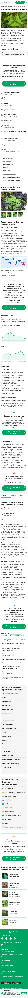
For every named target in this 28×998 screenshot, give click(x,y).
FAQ (2, 974)
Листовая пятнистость (9, 728)
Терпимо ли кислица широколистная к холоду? (13, 677)
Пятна (4, 748)
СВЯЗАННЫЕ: (12, 496)
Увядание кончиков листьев (10, 763)
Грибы (4, 732)
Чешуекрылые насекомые (10, 693)
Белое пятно (6, 744)
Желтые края (6, 705)
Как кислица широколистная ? (11, 663)
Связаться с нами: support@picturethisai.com (13, 976)
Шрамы (4, 740)
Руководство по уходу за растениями (11, 954)
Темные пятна (6, 701)
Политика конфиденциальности (9, 962)
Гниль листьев (6, 767)
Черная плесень (7, 717)
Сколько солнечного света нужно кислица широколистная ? (12, 667)
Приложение (4, 956)
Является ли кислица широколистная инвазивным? (13, 644)
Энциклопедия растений (6, 6)
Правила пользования (7, 965)
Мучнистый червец (8, 755)
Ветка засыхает (7, 713)
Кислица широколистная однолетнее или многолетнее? (13, 654)
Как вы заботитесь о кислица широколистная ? (11, 649)
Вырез (4, 697)
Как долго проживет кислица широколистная (11, 672)
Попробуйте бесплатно (20, 2)
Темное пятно (6, 736)
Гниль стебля (6, 751)
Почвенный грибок (8, 720)
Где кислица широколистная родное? (13, 659)
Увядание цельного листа (10, 771)
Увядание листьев (7, 709)
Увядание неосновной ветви (11, 759)
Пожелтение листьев (8, 724)
